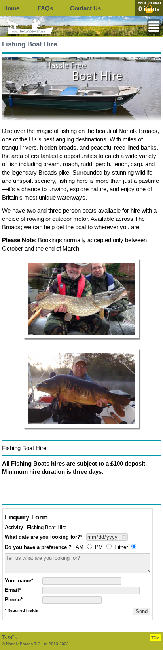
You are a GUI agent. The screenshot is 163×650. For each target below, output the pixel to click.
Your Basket (149, 3)
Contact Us (85, 8)
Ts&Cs (9, 637)
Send (142, 611)
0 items (149, 9)
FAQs (45, 8)
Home (11, 8)
